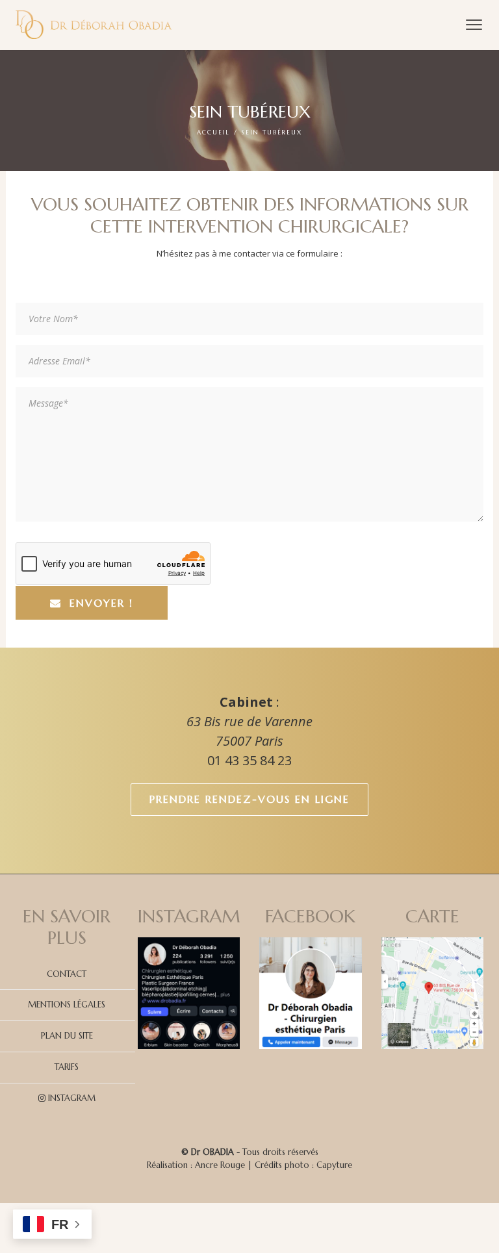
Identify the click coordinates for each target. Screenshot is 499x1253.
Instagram (70, 1098)
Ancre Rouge (220, 1165)
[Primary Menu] (474, 24)
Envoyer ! (101, 602)
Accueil (213, 132)
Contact (66, 974)
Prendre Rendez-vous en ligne (249, 798)
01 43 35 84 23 (249, 760)
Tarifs (67, 1066)
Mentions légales (66, 1004)
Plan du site (67, 1035)
